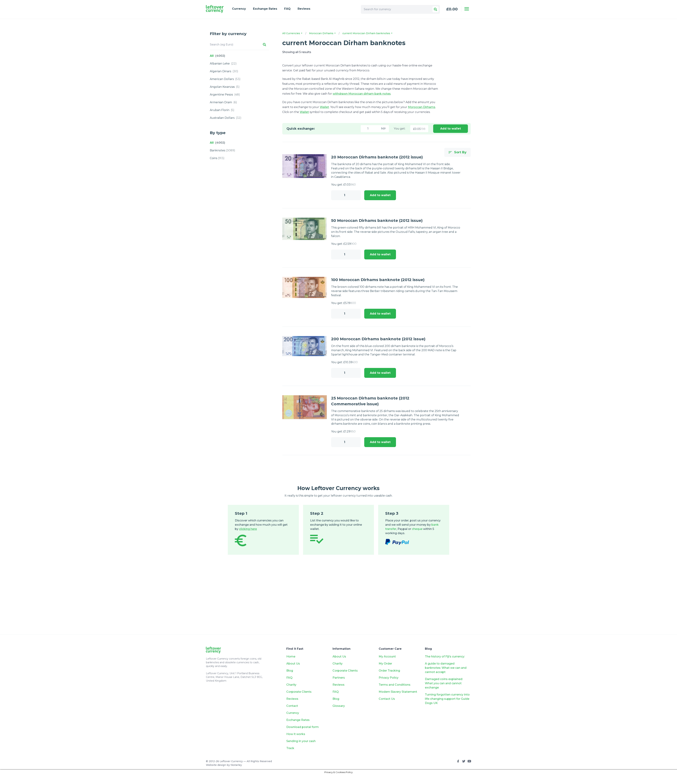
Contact (292, 706)
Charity (291, 684)
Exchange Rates (265, 8)
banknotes (222, 150)
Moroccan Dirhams (321, 33)
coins (217, 158)
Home (290, 656)
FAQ (287, 8)
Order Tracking (389, 670)
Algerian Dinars (224, 71)
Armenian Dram (223, 102)
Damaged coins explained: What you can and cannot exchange (444, 683)
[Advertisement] (338, 600)
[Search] (435, 9)
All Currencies (291, 33)
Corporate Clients (299, 691)
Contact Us (387, 698)
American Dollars (225, 79)
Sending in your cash (301, 741)
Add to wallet (450, 128)
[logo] (215, 9)
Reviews (304, 8)
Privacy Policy (388, 677)
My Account (387, 656)
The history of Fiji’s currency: (445, 656)
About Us (293, 663)
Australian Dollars (225, 117)
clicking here (248, 529)
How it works (295, 734)
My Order (385, 663)
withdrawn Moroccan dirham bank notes (362, 93)
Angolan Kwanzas (225, 86)
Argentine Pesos (225, 94)
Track (290, 748)
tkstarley (236, 765)
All (217, 55)
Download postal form (302, 727)
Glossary (339, 706)
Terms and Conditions (394, 684)
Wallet (324, 107)
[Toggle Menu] (466, 8)
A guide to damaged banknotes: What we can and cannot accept (445, 668)
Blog (289, 670)
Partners (339, 677)
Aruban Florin (222, 110)
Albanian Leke (223, 63)
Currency (239, 8)
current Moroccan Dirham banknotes (366, 33)
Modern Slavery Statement (398, 691)
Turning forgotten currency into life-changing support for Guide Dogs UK (447, 699)
